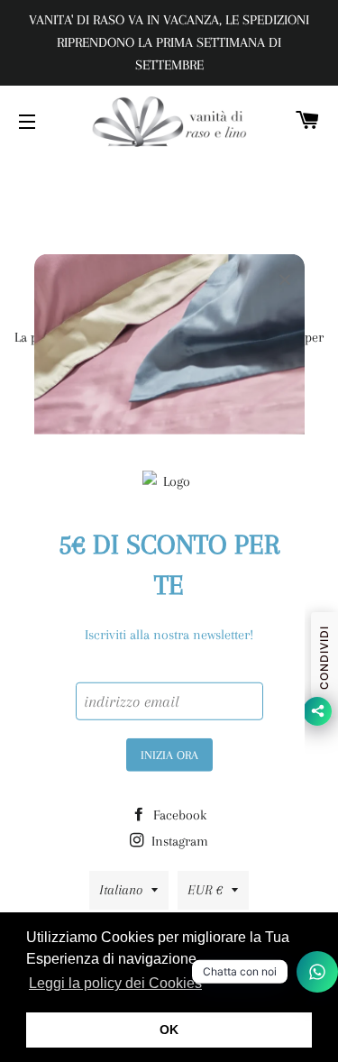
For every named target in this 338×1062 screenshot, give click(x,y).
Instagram (178, 841)
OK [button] (169, 1029)
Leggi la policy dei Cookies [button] (115, 983)
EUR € (205, 890)
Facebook (178, 815)
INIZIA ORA (169, 754)
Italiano (120, 890)
